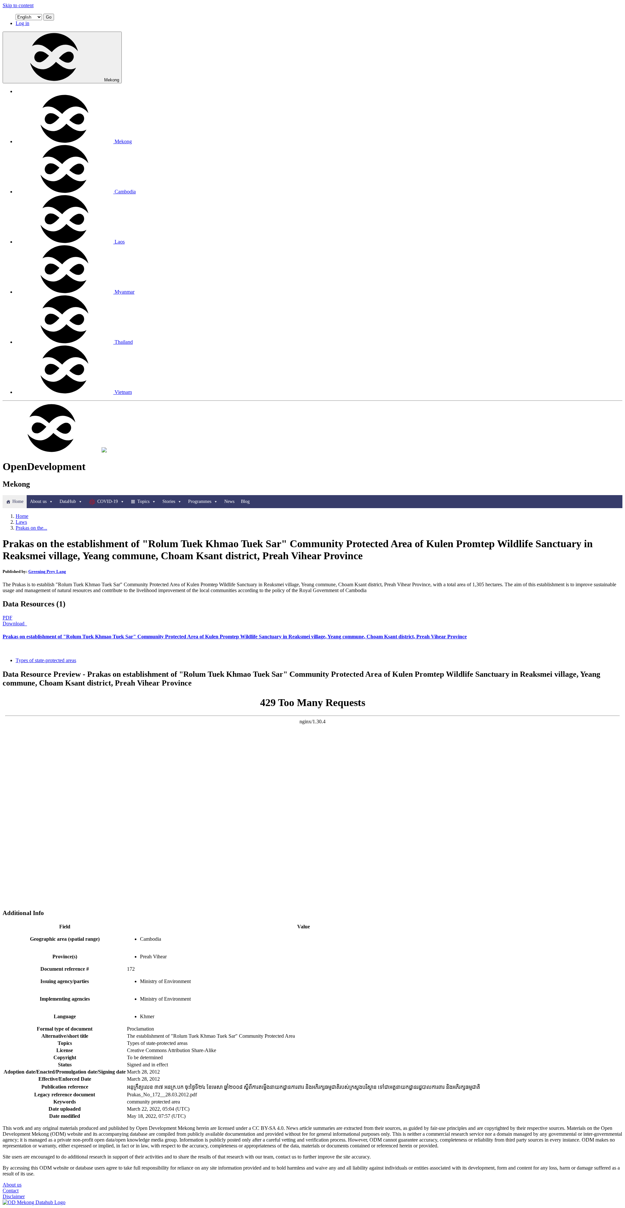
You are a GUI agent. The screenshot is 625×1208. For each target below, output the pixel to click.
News (229, 501)
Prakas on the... (31, 528)
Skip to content (18, 5)
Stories (168, 501)
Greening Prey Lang (47, 571)
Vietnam (123, 392)
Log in (22, 23)
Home (17, 501)
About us (38, 501)
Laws (21, 522)
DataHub (68, 501)
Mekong (111, 79)
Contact (11, 1190)
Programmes (199, 501)
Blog (245, 501)
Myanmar (124, 292)
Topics (143, 501)
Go (48, 17)
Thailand (124, 342)
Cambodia (125, 191)
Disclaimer (14, 1196)
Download (14, 623)
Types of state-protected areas (46, 660)
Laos (120, 241)
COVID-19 (107, 501)
